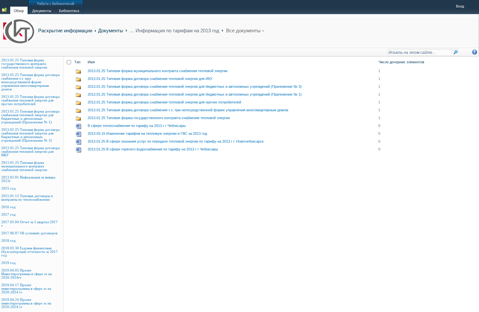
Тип (77, 62)
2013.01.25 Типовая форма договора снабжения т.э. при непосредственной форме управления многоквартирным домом (30, 82)
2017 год (8, 214)
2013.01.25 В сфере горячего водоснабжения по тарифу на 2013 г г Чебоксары (153, 149)
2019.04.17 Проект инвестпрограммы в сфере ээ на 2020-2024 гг (26, 288)
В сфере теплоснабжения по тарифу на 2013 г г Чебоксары (137, 126)
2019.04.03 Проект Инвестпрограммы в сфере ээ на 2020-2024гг (26, 274)
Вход (460, 6)
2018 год (8, 240)
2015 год (8, 188)
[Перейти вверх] (4, 9)
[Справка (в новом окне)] (474, 52)
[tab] (19, 7)
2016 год (8, 207)
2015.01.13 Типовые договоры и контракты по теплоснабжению (27, 197)
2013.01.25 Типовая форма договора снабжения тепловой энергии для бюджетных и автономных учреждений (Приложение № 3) (30, 135)
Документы (110, 30)
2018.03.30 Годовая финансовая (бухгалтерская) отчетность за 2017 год (29, 251)
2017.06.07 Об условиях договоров (29, 233)
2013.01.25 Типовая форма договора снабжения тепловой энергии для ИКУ (30, 151)
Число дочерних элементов (401, 62)
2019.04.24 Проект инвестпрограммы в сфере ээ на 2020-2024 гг (26, 303)
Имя (91, 62)
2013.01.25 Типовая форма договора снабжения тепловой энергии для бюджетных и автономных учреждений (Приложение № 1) (30, 117)
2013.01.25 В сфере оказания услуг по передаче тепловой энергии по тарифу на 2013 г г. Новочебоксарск (176, 141)
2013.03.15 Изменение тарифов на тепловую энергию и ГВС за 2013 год (147, 133)
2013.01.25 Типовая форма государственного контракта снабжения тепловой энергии (24, 63)
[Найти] (455, 53)
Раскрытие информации (65, 30)
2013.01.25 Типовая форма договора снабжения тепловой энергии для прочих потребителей (30, 100)
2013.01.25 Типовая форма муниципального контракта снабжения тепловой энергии (24, 166)
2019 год (8, 263)
